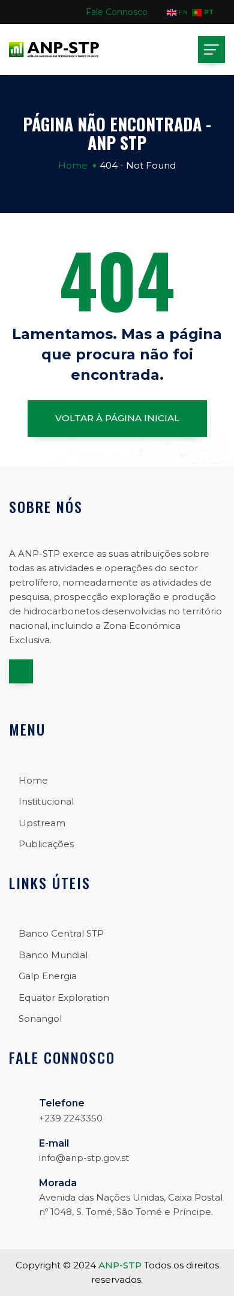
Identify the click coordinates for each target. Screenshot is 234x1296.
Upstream (42, 823)
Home (73, 165)
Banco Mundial (53, 955)
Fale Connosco (117, 12)
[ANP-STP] (54, 49)
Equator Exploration (64, 997)
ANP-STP (120, 1265)
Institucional (46, 801)
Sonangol (40, 1018)
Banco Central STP (61, 933)
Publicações (46, 844)
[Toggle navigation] (211, 49)
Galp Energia (48, 976)
